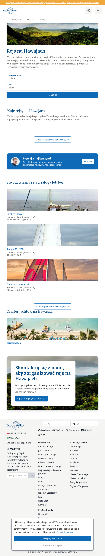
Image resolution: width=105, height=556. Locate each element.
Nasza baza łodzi (78, 478)
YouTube (59, 430)
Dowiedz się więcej (66, 532)
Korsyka (74, 470)
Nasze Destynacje (79, 474)
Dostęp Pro (44, 514)
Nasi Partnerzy (45, 458)
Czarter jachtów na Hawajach (51, 306)
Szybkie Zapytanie (79, 486)
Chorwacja (75, 446)
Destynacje (16, 19)
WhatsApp (14, 438)
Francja (74, 466)
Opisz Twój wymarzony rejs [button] (31, 398)
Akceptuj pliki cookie (52, 538)
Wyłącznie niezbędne (52, 545)
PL (49, 423)
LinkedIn (88, 430)
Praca (41, 481)
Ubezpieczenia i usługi (49, 466)
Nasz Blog (43, 500)
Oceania (30, 19)
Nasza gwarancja (47, 454)
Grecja (73, 458)
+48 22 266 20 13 (17, 433)
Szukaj (54, 94)
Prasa (41, 477)
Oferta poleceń (46, 462)
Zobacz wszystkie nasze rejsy (51, 139)
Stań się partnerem (48, 518)
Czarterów (51, 492)
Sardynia (74, 462)
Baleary (74, 454)
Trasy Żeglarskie (78, 482)
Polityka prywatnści (48, 485)
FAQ (40, 496)
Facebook (45, 430)
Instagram (74, 430)
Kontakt (88, 161)
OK (31, 475)
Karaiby (74, 450)
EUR (77, 423)
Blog (43, 434)
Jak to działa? (45, 450)
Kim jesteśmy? (45, 446)
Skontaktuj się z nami (20, 442)
